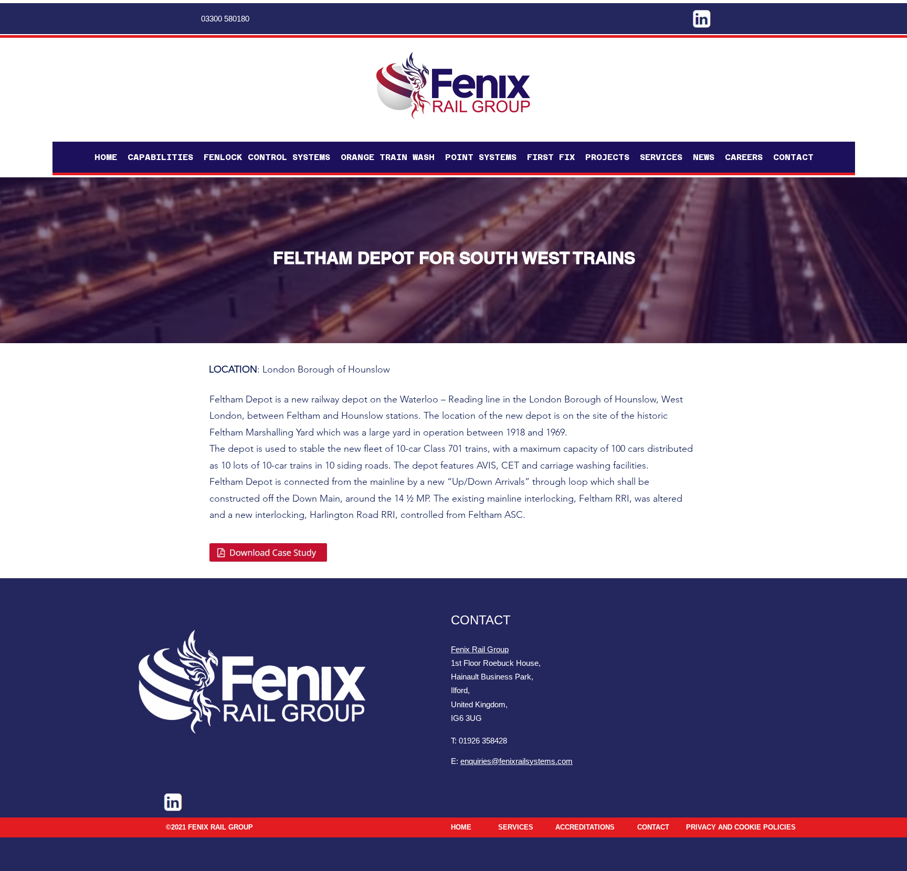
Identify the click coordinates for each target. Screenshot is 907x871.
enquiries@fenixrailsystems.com (516, 761)
